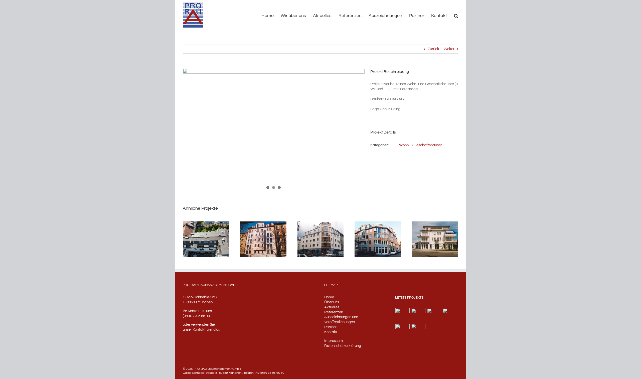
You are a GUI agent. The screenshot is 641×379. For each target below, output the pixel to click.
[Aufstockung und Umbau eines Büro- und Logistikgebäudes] (418, 331)
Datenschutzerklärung (342, 346)
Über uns (331, 302)
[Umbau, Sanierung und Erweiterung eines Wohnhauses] (449, 315)
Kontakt (330, 332)
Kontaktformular (206, 329)
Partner (330, 327)
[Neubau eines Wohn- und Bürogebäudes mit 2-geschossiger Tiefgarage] (434, 315)
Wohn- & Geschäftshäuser (420, 145)
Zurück (433, 49)
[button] (456, 15)
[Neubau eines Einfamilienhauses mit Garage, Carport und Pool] (418, 315)
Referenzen (333, 312)
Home (329, 297)
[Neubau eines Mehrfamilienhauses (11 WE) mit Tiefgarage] (402, 315)
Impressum (333, 341)
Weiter (449, 49)
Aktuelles (331, 307)
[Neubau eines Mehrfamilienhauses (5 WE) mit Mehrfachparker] (402, 331)
